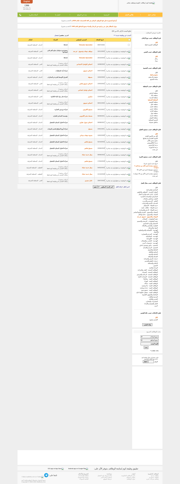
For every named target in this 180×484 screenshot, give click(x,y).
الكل (157, 42)
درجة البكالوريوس (153, 143)
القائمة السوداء (83, 479)
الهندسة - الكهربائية (152, 238)
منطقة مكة (155, 95)
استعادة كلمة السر (106, 477)
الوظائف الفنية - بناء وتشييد (150, 285)
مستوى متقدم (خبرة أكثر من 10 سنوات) (146, 173)
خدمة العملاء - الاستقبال (151, 205)
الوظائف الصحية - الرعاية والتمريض (148, 274)
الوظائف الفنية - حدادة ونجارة (149, 288)
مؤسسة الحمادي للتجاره (60, 116)
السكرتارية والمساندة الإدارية (150, 196)
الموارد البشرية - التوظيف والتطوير (148, 192)
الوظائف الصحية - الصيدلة (150, 272)
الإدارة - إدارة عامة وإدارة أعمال (149, 194)
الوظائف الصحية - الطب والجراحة (148, 270)
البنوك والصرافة (153, 228)
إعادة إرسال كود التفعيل (105, 475)
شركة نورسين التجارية (61, 109)
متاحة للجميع (154, 79)
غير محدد (155, 149)
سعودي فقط (154, 75)
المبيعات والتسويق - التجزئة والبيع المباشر (146, 212)
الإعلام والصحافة (153, 263)
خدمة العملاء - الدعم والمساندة (149, 210)
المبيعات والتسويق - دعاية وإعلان (148, 214)
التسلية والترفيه (154, 254)
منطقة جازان (154, 106)
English (27, 1)
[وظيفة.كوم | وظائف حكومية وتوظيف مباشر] (141, 2)
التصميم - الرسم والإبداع (151, 247)
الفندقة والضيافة (153, 256)
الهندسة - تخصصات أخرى (150, 243)
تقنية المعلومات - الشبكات (150, 219)
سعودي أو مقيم (154, 77)
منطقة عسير (154, 109)
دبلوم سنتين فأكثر (153, 140)
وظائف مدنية (155, 475)
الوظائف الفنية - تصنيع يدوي (150, 290)
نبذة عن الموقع (82, 15)
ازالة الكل (119, 187)
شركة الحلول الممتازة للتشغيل (59, 122)
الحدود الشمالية (154, 120)
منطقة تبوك (155, 113)
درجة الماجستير (154, 145)
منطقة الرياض (154, 93)
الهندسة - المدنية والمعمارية (150, 234)
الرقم (156, 361)
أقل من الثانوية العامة (152, 136)
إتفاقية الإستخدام (83, 475)
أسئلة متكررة (33, 15)
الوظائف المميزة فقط (152, 44)
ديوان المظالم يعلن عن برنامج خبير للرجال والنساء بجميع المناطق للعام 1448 (94, 26)
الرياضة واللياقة (154, 252)
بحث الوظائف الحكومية (128, 475)
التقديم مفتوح (154, 319)
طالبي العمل (129, 15)
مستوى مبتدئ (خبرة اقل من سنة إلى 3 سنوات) (146, 166)
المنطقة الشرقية (153, 100)
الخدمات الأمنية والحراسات (150, 203)
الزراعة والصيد (154, 268)
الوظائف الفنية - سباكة (151, 283)
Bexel (66, 45)
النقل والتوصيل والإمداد (151, 303)
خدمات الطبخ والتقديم (152, 261)
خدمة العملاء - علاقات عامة (150, 208)
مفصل (56, 35)
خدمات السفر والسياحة (151, 259)
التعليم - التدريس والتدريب (150, 201)
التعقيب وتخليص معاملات (151, 199)
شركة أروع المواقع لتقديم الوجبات (57, 129)
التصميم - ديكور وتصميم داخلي (149, 245)
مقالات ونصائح (131, 477)
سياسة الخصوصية (83, 477)
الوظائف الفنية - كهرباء (151, 281)
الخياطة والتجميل (153, 250)
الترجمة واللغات (154, 297)
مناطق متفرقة (154, 122)
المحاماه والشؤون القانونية (150, 294)
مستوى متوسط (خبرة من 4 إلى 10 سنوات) (148, 170)
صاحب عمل (152, 15)
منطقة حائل (155, 104)
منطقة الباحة (154, 111)
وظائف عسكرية (154, 477)
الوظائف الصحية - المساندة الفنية (148, 276)
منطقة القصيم (154, 102)
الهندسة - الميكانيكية (152, 236)
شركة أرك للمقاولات (61, 70)
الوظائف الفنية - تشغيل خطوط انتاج (148, 292)
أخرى (156, 306)
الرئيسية (106, 15)
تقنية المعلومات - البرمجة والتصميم (148, 221)
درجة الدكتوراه (154, 147)
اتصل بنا (57, 15)
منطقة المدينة (154, 97)
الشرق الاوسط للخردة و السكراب (57, 77)
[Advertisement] (75, 5)
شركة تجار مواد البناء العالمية (59, 96)
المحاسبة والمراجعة (152, 190)
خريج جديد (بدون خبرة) (151, 163)
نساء (157, 61)
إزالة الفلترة (147, 324)
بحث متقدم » (154, 350)
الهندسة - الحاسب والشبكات (150, 241)
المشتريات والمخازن (152, 301)
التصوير (156, 265)
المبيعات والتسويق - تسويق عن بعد (148, 216)
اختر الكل (126, 187)
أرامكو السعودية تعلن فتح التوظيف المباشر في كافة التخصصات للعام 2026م (94, 20)
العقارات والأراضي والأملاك (150, 225)
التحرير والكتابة (154, 299)
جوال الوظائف (131, 479)
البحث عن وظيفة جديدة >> (122, 35)
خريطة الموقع (107, 479)
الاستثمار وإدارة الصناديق (151, 223)
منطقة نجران (154, 115)
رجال (157, 58)
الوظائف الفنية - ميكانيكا (151, 279)
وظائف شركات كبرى (152, 479)
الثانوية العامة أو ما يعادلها (151, 138)
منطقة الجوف (154, 118)
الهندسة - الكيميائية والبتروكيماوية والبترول (148, 231)
